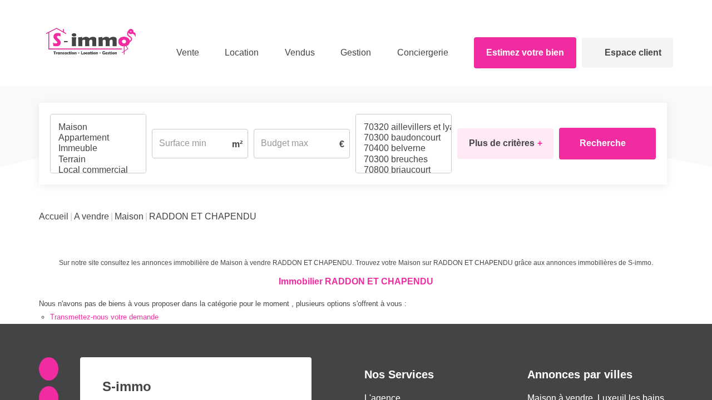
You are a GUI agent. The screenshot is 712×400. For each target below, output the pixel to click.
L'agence (382, 370)
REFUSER (548, 378)
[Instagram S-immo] (50, 370)
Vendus (297, 52)
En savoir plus (587, 354)
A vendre (91, 188)
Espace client (633, 52)
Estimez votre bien (523, 52)
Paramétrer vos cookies (649, 354)
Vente (181, 52)
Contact (660, 10)
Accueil (53, 188)
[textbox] (98, 126)
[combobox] (98, 129)
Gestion (349, 52)
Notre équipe (573, 10)
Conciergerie (413, 52)
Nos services (390, 384)
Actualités (621, 10)
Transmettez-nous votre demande (104, 289)
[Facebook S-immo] (50, 341)
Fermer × (681, 232)
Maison (129, 188)
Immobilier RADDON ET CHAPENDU (356, 253)
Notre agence (520, 10)
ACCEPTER (624, 378)
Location (231, 52)
